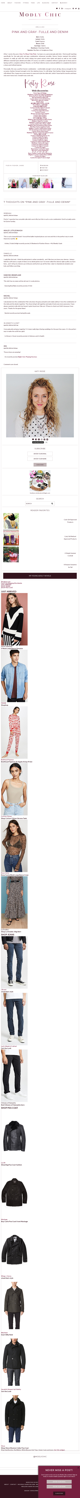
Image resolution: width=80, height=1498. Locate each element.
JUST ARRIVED (6, 584)
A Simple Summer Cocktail (70, 554)
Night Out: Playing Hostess (27, 357)
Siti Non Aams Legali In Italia (40, 127)
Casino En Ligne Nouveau (40, 110)
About (9, 3)
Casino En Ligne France (40, 138)
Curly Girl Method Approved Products (70, 537)
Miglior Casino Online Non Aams (40, 128)
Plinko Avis (40, 102)
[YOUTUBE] (78, 9)
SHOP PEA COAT (7, 587)
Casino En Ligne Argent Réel (40, 141)
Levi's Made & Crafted (9, 1046)
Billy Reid (4, 1333)
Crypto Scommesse (40, 109)
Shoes (21, 165)
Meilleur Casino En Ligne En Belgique (40, 94)
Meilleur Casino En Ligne (40, 143)
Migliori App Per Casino (40, 121)
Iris (5, 346)
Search (64, 3)
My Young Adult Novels (40, 576)
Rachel (7, 296)
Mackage (4, 1219)
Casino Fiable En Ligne (40, 137)
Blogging (45, 3)
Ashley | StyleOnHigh (13, 230)
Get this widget (59, 1450)
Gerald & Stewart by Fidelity (11, 1389)
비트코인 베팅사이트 (40, 106)
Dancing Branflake (12, 275)
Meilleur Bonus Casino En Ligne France (40, 133)
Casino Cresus (40, 112)
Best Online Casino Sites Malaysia (40, 153)
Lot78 (3, 1163)
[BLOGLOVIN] (57, 9)
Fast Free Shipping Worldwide (11, 583)
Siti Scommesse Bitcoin (40, 97)
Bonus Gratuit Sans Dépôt (40, 113)
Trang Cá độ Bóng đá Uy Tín (40, 135)
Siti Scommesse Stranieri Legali (40, 130)
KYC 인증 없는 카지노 (40, 118)
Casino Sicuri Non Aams (40, 131)
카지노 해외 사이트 (40, 134)
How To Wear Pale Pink (27, 54)
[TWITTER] (76, 9)
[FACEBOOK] (59, 9)
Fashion (18, 3)
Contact (55, 3)
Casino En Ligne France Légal (40, 157)
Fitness (26, 3)
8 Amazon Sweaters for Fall (70, 566)
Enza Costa (5, 873)
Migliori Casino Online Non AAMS (40, 155)
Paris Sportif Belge (40, 93)
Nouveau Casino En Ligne (26, 1484)
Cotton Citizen (6, 816)
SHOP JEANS (5, 586)
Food (33, 3)
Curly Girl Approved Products (70, 521)
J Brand (3, 989)
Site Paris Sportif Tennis (40, 100)
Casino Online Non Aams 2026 (40, 124)
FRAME (3, 703)
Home (3, 3)
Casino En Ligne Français (40, 144)
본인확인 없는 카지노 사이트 (40, 103)
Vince (3, 1446)
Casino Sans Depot (40, 115)
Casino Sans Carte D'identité (40, 99)
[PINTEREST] (73, 9)
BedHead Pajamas (7, 760)
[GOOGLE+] (62, 9)
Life (38, 3)
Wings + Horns (6, 1276)
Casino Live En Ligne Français (40, 108)
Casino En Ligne (40, 147)
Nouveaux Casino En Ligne (40, 149)
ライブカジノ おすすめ (40, 105)
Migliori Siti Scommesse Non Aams (40, 119)
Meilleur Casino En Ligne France (40, 122)
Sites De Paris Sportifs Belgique (40, 96)
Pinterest (44, 170)
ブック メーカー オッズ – (40, 152)
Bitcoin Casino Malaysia (40, 150)
